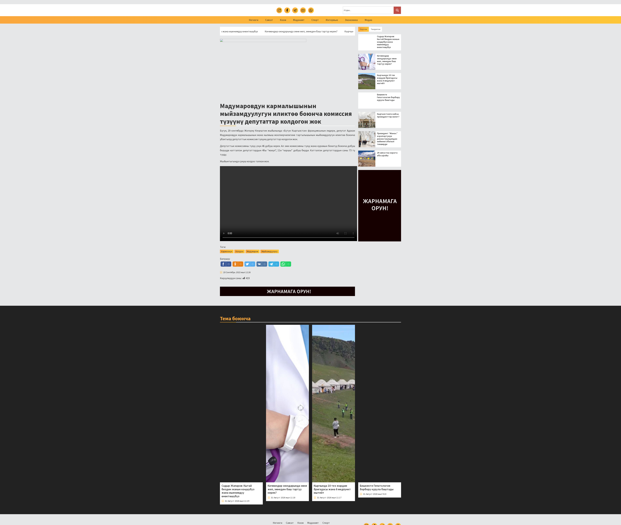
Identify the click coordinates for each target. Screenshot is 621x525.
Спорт (315, 19)
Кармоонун (226, 251)
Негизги (253, 19)
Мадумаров (252, 251)
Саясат (269, 19)
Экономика (351, 19)
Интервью (332, 19)
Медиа (368, 19)
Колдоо (239, 251)
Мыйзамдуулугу (270, 251)
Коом (283, 19)
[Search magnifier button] (397, 10)
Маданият (299, 19)
